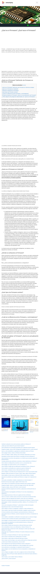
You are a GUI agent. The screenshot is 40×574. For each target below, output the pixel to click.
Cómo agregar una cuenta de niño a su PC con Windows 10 (14, 464)
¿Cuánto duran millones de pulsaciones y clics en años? (13, 541)
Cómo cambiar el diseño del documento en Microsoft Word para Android (17, 525)
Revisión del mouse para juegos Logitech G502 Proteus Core (14, 481)
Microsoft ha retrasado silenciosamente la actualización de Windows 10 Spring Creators (20, 500)
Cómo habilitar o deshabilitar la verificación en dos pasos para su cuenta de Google (19, 516)
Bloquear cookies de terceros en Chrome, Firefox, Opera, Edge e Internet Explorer (19, 473)
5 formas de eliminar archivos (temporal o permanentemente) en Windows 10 (18, 512)
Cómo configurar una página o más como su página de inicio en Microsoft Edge (18, 552)
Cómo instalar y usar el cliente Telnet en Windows (12, 556)
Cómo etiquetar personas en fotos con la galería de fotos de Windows (16, 494)
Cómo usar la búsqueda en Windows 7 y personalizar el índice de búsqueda (17, 505)
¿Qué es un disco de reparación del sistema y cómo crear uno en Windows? (17, 498)
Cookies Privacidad (6, 565)
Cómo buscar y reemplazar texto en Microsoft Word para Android (15, 469)
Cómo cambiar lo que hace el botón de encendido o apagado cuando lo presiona (18, 510)
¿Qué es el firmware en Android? (10, 89)
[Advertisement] (20, 40)
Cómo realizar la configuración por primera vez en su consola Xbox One (16, 462)
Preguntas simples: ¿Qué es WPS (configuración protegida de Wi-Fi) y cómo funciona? (20, 449)
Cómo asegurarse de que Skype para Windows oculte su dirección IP (16, 543)
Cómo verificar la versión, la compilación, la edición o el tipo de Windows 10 (17, 508)
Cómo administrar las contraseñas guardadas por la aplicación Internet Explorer (18, 447)
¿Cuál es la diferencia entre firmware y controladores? (15, 93)
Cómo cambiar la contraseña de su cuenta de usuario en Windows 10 (16, 468)
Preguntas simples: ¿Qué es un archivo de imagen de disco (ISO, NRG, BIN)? (18, 485)
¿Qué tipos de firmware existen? (10, 92)
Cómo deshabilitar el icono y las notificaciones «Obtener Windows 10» (16, 526)
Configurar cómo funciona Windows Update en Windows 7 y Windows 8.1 (20, 416)
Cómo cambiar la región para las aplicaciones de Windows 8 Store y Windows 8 (18, 466)
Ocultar (24, 85)
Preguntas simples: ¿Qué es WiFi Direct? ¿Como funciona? (14, 487)
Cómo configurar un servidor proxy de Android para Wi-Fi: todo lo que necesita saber (19, 471)
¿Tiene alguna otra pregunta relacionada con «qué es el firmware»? (18, 96)
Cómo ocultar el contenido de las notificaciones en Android (14, 536)
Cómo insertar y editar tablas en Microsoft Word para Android (14, 538)
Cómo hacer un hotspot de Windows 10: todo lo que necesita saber (16, 534)
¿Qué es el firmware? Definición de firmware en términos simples (18, 87)
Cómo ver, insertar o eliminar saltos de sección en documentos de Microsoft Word (19, 496)
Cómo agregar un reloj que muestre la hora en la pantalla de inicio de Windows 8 (18, 520)
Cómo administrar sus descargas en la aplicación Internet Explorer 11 (16, 547)
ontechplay (9, 2)
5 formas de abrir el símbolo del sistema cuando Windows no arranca (16, 518)
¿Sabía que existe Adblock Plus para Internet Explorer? (13, 445)
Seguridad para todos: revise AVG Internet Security (12, 506)
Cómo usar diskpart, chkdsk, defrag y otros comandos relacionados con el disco (18, 454)
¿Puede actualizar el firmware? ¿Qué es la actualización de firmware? (19, 95)
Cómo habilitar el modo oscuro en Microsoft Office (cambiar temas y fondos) (18, 475)
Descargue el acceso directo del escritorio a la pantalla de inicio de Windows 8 (18, 456)
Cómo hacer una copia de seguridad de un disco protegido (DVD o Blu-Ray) (17, 545)
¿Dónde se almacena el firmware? (10, 90)
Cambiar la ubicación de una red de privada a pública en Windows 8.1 (16, 444)
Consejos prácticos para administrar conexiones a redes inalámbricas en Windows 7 (19, 461)
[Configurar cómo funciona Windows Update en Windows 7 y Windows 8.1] (20, 423)
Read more (8, 433)
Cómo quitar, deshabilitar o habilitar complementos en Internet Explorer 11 (17, 480)
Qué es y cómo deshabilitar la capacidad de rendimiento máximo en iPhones (18, 451)
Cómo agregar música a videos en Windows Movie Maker (14, 452)
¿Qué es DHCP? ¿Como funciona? (9, 558)
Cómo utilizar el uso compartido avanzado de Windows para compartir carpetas (18, 483)
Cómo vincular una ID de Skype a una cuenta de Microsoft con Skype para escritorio (19, 540)
